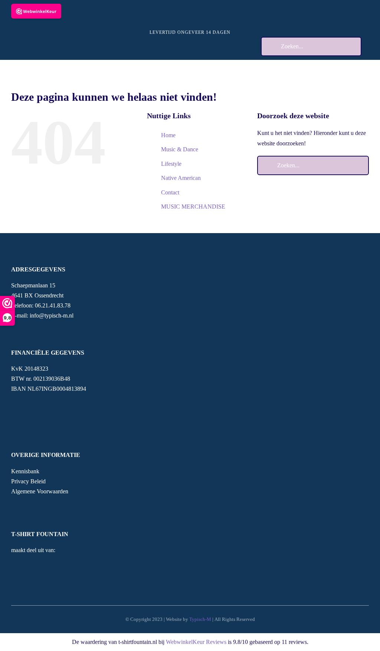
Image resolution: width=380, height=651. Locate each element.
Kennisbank (25, 471)
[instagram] (25, 505)
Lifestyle (171, 164)
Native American (181, 178)
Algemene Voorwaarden (39, 491)
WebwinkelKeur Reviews (196, 642)
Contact (170, 192)
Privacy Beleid (28, 481)
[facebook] (13, 505)
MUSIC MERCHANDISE (193, 206)
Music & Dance (179, 149)
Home (168, 135)
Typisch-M (200, 619)
